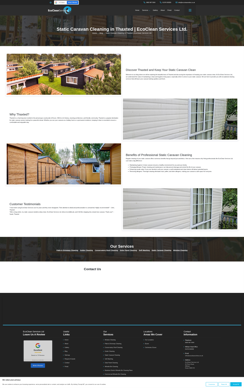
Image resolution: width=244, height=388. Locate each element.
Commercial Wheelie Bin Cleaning (115, 374)
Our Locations (149, 340)
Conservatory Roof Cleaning (106, 250)
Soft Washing (144, 250)
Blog (101, 33)
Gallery (155, 10)
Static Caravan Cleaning (161, 250)
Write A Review (72, 2)
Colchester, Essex (150, 347)
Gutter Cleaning (86, 250)
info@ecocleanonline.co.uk (186, 2)
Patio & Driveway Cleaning (67, 250)
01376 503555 (166, 2)
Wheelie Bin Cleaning (111, 366)
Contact (177, 10)
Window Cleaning (180, 250)
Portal (169, 10)
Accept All (236, 384)
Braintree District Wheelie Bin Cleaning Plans (119, 370)
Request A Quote (70, 359)
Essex (147, 343)
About (163, 10)
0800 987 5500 (150, 2)
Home (137, 10)
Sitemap (67, 355)
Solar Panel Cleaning (128, 250)
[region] (122, 382)
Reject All (224, 384)
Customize (212, 384)
